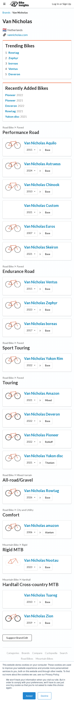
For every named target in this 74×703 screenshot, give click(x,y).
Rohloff (49, 441)
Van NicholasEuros (39, 226)
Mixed (48, 400)
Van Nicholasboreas (40, 323)
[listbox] (31, 150)
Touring (10, 382)
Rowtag (13, 52)
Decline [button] (44, 695)
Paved (20, 127)
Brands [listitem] (26, 653)
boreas (13, 63)
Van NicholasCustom (41, 205)
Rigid (24, 544)
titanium (49, 532)
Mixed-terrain (24, 475)
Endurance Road (18, 271)
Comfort (11, 514)
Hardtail (26, 579)
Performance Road (21, 132)
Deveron (14, 74)
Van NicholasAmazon (41, 393)
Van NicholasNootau (41, 560)
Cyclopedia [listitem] (51, 653)
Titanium (49, 462)
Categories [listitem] (13, 653)
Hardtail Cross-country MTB (31, 584)
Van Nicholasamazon (41, 525)
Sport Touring (16, 347)
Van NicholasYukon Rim (43, 358)
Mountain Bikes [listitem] (44, 658)
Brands (6, 12)
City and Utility (25, 509)
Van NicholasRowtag (41, 490)
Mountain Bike (11, 544)
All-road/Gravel (18, 479)
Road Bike (8, 127)
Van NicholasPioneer (41, 435)
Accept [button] (29, 695)
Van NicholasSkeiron (41, 247)
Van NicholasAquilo (40, 143)
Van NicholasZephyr (40, 303)
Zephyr (13, 58)
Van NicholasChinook (41, 184)
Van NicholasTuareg (40, 595)
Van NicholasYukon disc (43, 456)
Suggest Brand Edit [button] (17, 637)
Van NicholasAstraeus (42, 164)
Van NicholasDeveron (42, 414)
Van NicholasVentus (40, 282)
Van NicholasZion (38, 616)
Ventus (13, 68)
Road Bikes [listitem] (27, 658)
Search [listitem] (64, 653)
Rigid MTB (13, 549)
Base (47, 150)
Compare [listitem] (37, 653)
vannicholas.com (17, 34)
